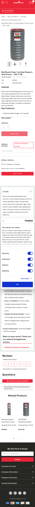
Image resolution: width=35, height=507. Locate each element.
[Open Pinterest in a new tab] (24, 493)
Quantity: (4, 123)
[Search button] (7, 2)
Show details (25, 278)
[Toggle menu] (2, 2)
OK (17, 284)
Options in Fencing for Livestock (17, 347)
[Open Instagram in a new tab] (15, 493)
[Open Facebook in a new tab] (10, 493)
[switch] (30, 259)
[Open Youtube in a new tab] (19, 493)
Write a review (21, 77)
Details (6, 191)
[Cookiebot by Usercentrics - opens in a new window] (25, 221)
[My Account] (30, 2)
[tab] (13, 438)
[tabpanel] (9, 417)
